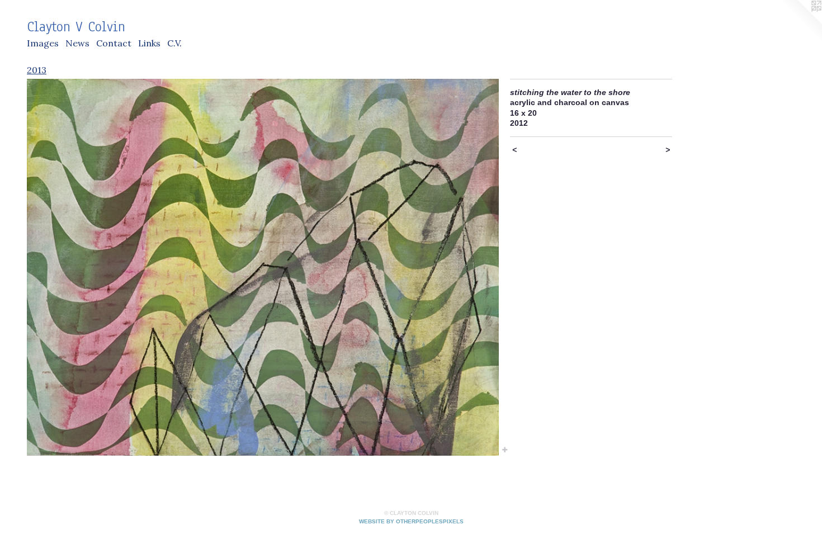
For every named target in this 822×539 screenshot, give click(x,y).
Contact (113, 43)
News (77, 43)
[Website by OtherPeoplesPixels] (799, 22)
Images (43, 43)
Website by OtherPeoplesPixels (411, 521)
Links (149, 43)
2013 (36, 69)
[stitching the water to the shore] (263, 267)
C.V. (174, 43)
